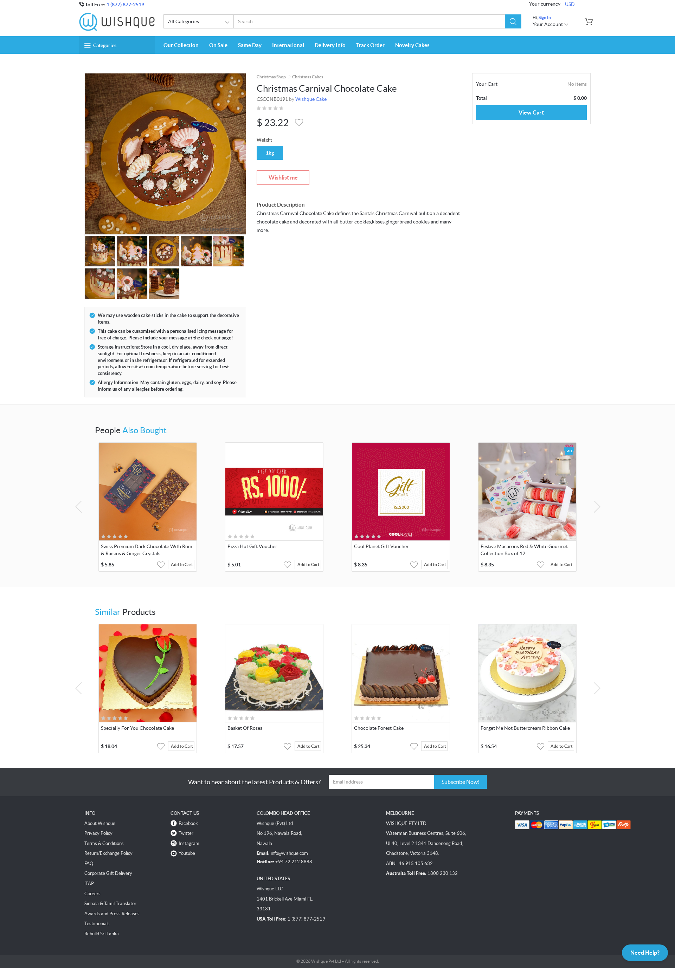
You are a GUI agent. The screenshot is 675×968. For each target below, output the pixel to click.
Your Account (548, 24)
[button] (513, 21)
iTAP (89, 883)
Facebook (188, 823)
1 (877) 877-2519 (125, 4)
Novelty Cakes (412, 45)
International (288, 45)
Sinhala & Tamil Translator (110, 903)
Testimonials (97, 923)
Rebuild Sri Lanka (101, 933)
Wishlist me (283, 177)
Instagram (189, 843)
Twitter (186, 833)
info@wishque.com (289, 853)
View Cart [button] (531, 112)
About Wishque (99, 823)
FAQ (88, 863)
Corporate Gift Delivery (108, 873)
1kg (270, 153)
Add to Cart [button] (182, 564)
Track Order (370, 45)
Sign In (545, 17)
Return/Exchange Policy (108, 853)
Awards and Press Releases (112, 913)
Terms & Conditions (104, 843)
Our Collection (181, 45)
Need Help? (645, 952)
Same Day (250, 45)
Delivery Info (330, 45)
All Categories (183, 21)
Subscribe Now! (461, 782)
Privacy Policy (98, 833)
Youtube (187, 853)
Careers (92, 893)
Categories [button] (104, 45)
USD (570, 4)
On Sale (218, 45)
